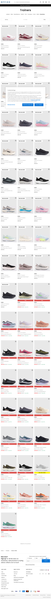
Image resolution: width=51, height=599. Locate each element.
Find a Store (4, 581)
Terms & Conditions (46, 597)
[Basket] (45, 2)
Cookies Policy (28, 595)
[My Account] (40, 2)
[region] (25, 98)
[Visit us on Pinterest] (43, 574)
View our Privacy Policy (30, 564)
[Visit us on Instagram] (46, 574)
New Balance (17, 14)
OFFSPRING (28, 571)
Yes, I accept (39, 104)
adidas (7, 14)
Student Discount (5, 583)
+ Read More (42, 14)
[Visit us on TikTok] (49, 574)
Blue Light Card (4, 588)
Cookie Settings (36, 595)
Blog (15, 575)
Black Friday (4, 584)
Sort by (6, 19)
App (27, 575)
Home (2, 550)
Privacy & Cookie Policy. (35, 100)
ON (25, 14)
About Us (16, 571)
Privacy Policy (42, 595)
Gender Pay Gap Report (19, 577)
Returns (3, 577)
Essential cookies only (28, 104)
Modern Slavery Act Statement (18, 580)
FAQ (2, 571)
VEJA (34, 14)
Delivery (3, 573)
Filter (45, 19)
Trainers (7, 550)
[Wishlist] (42, 2)
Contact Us (3, 579)
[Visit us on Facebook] (40, 574)
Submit (45, 560)
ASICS (22, 14)
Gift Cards (3, 586)
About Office (17, 569)
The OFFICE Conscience (19, 582)
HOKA (38, 14)
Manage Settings (11, 104)
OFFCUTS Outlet (29, 573)
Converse (30, 14)
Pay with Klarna (25, 5)
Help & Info (3, 569)
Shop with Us (29, 569)
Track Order (3, 575)
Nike (12, 14)
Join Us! (15, 573)
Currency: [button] (43, 570)
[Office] (5, 2)
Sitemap (48, 595)
